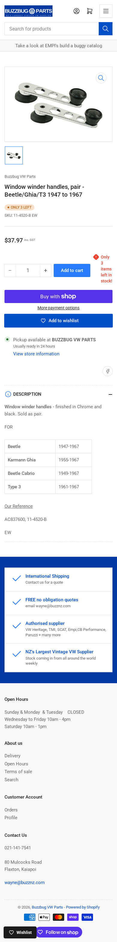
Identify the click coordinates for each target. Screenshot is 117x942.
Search (11, 779)
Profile (10, 817)
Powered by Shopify (83, 907)
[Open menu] (105, 11)
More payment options (59, 307)
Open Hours (16, 764)
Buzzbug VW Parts (20, 176)
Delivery (12, 756)
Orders (11, 810)
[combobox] (58, 28)
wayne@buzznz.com (24, 882)
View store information (36, 354)
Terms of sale (18, 771)
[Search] (105, 28)
